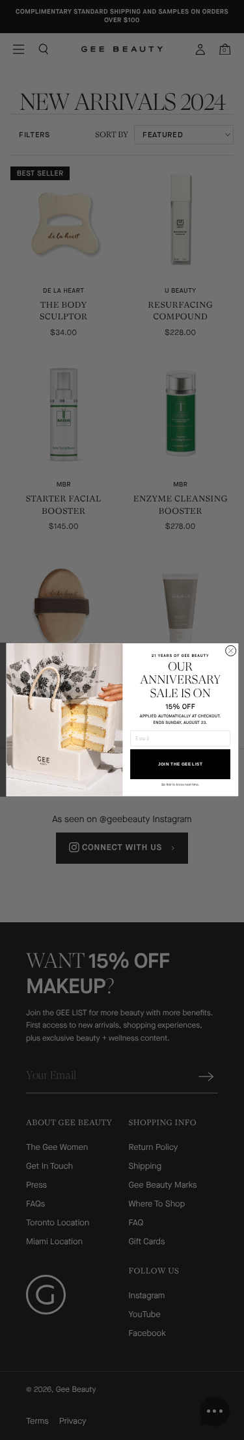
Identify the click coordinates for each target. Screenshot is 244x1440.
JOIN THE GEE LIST (179, 764)
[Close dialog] (230, 651)
